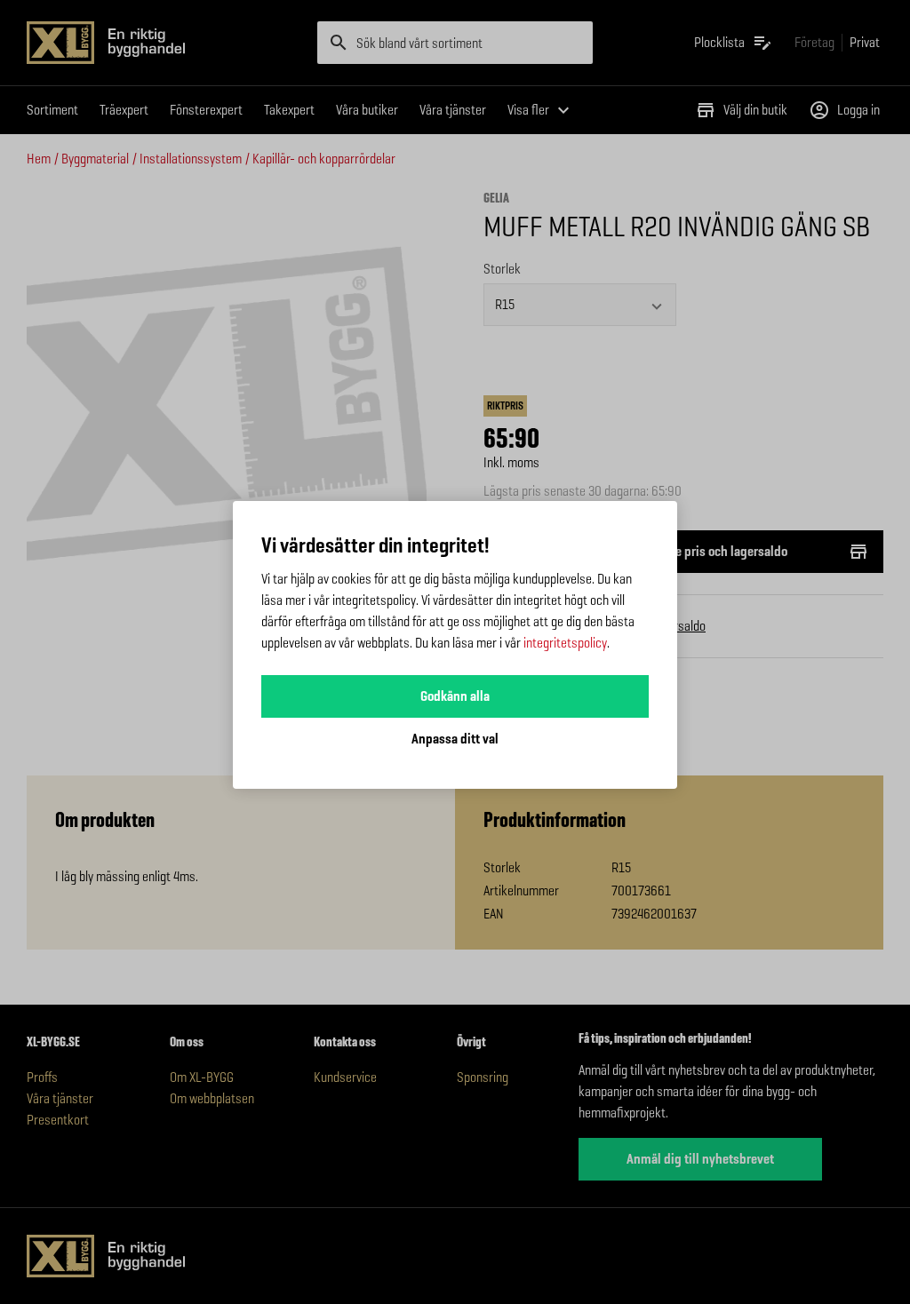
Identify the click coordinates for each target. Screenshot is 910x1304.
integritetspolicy (565, 642)
